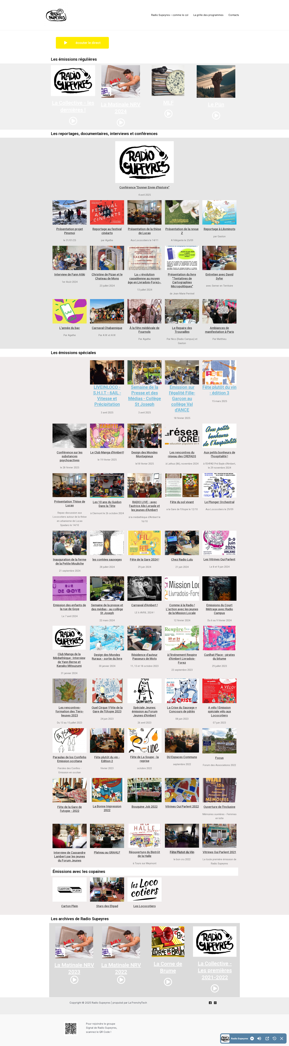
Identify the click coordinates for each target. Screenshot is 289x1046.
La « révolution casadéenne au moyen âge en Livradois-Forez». (144, 278)
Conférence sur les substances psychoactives (69, 456)
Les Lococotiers (144, 906)
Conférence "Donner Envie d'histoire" (144, 187)
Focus (219, 758)
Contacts (233, 15)
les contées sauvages (107, 559)
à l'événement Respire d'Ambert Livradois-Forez (182, 658)
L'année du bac (69, 328)
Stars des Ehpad (107, 906)
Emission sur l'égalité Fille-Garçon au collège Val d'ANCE (182, 398)
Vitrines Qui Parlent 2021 (219, 852)
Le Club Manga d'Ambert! (107, 452)
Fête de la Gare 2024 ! (144, 559)
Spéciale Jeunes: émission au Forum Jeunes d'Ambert (144, 711)
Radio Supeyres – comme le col (169, 15)
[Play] (252, 1038)
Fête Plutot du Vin (182, 852)
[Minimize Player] (281, 1038)
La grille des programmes (208, 15)
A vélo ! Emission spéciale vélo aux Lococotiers (219, 711)
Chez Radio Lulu (182, 559)
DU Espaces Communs (182, 757)
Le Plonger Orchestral (219, 502)
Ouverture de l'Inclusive (219, 807)
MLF (168, 102)
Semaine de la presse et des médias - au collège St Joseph (107, 609)
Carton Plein (69, 906)
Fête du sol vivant (182, 502)
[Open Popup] (267, 1038)
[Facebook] (210, 1002)
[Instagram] (215, 1002)
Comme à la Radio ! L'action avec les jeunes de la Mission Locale (182, 609)
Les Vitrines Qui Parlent (219, 559)
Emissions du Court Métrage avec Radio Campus (219, 609)
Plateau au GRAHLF (107, 852)
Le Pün (216, 104)
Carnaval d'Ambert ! (144, 605)
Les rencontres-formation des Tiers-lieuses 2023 (70, 711)
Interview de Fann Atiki (69, 274)
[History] (274, 1038)
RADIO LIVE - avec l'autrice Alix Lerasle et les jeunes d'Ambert (144, 506)
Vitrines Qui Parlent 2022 (182, 806)
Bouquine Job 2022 (145, 806)
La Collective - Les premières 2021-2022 (215, 970)
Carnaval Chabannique (107, 328)
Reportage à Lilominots (219, 229)
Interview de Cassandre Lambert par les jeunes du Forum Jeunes (69, 856)
